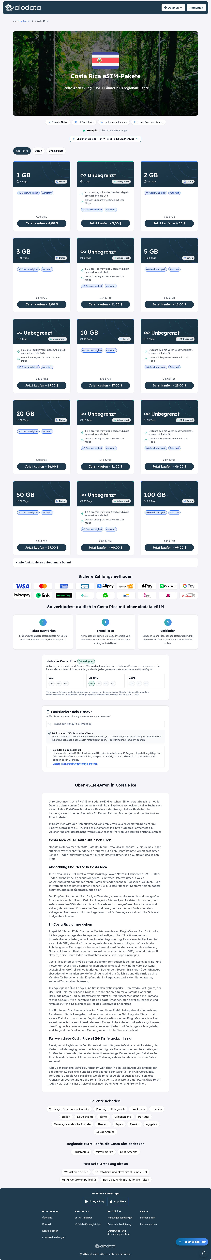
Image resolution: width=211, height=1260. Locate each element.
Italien (66, 1116)
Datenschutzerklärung (119, 1224)
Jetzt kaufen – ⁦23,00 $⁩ (169, 385)
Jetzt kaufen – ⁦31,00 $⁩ (105, 466)
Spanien (157, 1109)
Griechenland (122, 1116)
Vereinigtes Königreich (110, 1109)
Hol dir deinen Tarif (194, 1241)
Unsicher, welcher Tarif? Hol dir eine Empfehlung (105, 138)
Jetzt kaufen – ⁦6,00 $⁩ (169, 223)
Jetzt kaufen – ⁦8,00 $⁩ (42, 304)
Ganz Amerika (128, 1152)
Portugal (143, 1116)
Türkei (103, 1116)
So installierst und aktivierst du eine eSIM (121, 1172)
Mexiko (134, 1124)
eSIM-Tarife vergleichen (88, 1224)
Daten (38, 150)
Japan (119, 1124)
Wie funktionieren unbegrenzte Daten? (45, 562)
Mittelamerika (104, 1152)
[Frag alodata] (203, 1252)
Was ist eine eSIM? (76, 1172)
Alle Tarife (22, 150)
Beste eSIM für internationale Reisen (126, 1179)
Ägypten (151, 1124)
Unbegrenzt (56, 150)
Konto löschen (50, 1230)
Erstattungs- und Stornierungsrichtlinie (118, 1232)
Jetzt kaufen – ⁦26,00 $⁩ (42, 466)
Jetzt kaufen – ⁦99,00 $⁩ (169, 547)
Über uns (47, 1217)
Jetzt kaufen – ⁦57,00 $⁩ (42, 547)
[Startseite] (23, 7)
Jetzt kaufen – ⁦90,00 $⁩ (105, 547)
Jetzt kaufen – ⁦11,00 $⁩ (105, 304)
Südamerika (81, 1152)
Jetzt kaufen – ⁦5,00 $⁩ (105, 223)
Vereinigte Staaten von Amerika (69, 1109)
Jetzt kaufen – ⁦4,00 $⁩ (42, 223)
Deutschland (85, 1116)
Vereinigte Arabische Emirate (72, 1124)
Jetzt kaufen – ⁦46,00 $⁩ (169, 466)
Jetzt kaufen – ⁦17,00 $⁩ (41, 385)
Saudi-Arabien (105, 1131)
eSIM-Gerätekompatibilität (79, 1179)
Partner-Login (147, 1217)
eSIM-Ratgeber (83, 1217)
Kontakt (46, 1224)
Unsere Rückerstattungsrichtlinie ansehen (75, 763)
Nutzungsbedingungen (119, 1217)
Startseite (24, 21)
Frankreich (138, 1109)
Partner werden (148, 1224)
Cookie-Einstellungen (53, 1237)
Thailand (103, 1124)
